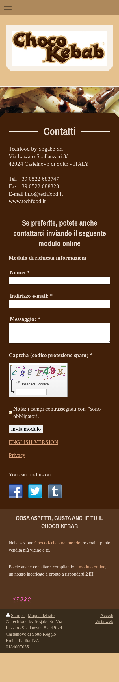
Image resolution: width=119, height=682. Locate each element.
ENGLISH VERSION (33, 442)
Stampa (18, 615)
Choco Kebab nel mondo (57, 542)
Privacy (17, 455)
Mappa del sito (41, 615)
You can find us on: (30, 475)
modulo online (92, 566)
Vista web (104, 621)
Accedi (106, 615)
